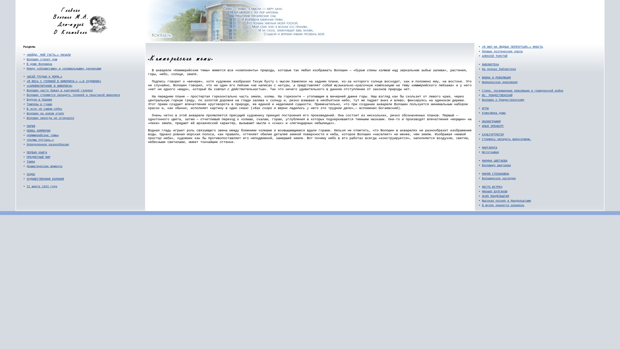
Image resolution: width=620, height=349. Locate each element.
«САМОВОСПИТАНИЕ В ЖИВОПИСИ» (49, 86)
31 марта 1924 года (42, 186)
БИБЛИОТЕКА (490, 64)
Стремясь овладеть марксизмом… (506, 139)
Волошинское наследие (499, 178)
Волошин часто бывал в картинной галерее (60, 90)
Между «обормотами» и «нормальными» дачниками (64, 69)
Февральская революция (500, 82)
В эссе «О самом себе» (44, 109)
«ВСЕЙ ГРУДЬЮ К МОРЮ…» (44, 77)
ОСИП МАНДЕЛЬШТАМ (495, 196)
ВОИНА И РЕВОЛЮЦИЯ (496, 77)
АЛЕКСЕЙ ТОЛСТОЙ (494, 56)
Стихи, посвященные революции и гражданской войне (522, 91)
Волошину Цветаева (496, 165)
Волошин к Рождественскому (503, 100)
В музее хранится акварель (503, 205)
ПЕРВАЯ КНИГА (37, 152)
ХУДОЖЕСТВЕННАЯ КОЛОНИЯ (45, 179)
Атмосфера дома (494, 113)
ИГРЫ (485, 108)
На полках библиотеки (499, 69)
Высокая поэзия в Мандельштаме (506, 201)
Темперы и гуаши (39, 104)
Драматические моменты (44, 166)
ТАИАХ (31, 162)
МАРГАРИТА (489, 148)
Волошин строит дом (42, 59)
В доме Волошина (39, 64)
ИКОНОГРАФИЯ (491, 121)
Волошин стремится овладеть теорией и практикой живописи (73, 95)
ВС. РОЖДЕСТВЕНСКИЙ (497, 95)
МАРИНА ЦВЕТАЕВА (494, 161)
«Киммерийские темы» (43, 135)
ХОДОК (31, 174)
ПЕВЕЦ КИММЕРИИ (38, 131)
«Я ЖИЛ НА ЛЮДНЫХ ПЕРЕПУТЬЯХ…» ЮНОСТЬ (512, 47)
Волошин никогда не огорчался (50, 118)
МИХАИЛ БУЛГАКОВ (494, 191)
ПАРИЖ (31, 126)
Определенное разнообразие (48, 144)
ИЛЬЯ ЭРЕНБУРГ (493, 126)
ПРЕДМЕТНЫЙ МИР (38, 157)
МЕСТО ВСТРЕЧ (492, 187)
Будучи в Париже (39, 100)
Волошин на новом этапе (45, 113)
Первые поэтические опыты (502, 51)
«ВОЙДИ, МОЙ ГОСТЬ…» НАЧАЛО (49, 55)
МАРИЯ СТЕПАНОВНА (495, 174)
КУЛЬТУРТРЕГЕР (493, 134)
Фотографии (490, 152)
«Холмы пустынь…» (40, 140)
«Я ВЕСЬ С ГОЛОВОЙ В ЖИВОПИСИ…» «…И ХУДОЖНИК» (64, 81)
